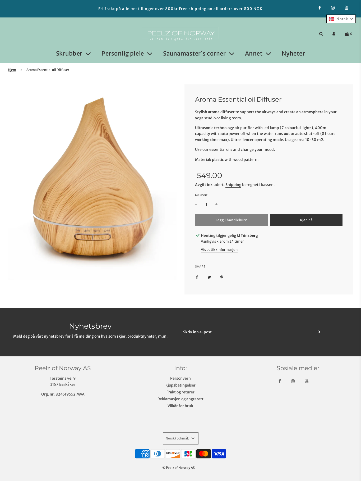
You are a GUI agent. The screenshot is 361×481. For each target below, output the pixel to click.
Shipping (233, 184)
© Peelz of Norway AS (178, 468)
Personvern (180, 378)
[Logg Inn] (334, 34)
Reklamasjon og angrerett (180, 399)
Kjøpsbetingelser (180, 385)
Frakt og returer (180, 392)
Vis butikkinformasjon (219, 249)
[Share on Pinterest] (222, 277)
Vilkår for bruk (180, 405)
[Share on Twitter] (209, 277)
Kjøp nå (306, 220)
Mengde (201, 195)
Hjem (12, 70)
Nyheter (293, 53)
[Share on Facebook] (197, 277)
